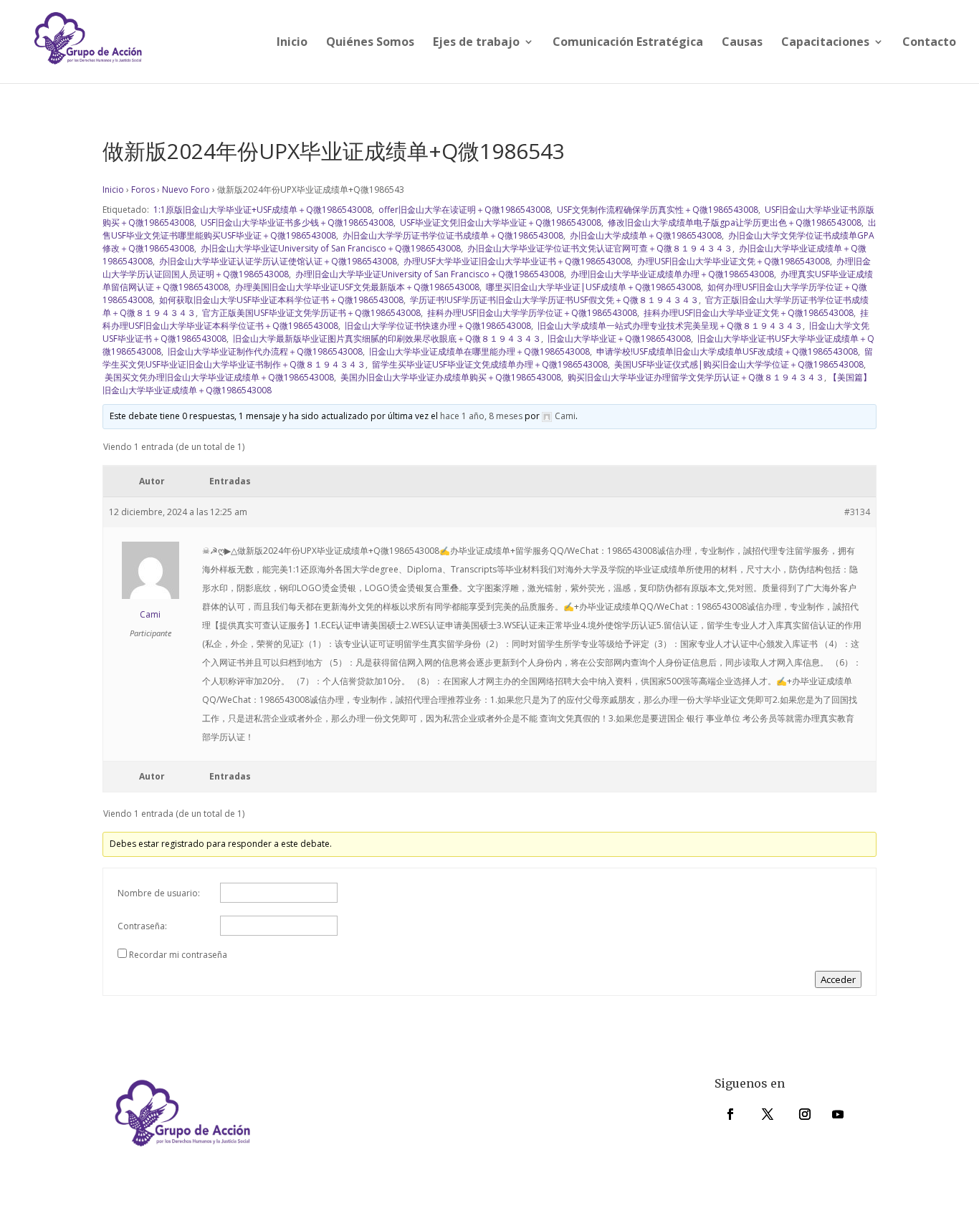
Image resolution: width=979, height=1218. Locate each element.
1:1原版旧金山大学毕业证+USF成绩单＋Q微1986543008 (261, 209)
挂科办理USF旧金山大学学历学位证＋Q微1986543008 (531, 313)
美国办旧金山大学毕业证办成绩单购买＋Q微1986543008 (449, 377)
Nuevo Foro (186, 189)
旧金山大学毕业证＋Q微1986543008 (618, 338)
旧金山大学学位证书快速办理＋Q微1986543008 (437, 326)
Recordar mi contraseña (178, 955)
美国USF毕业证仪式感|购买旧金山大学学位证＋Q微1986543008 (738, 364)
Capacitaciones (825, 43)
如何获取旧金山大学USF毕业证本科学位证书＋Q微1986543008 (280, 300)
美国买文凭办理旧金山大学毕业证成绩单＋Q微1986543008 (218, 377)
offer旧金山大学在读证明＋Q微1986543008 (463, 209)
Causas (742, 43)
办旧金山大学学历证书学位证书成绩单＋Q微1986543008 (451, 235)
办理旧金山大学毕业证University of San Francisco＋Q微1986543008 (428, 274)
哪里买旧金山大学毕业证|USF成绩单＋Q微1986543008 (592, 287)
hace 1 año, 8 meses (481, 416)
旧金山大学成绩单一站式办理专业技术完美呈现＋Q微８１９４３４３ (669, 326)
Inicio (292, 43)
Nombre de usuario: (159, 893)
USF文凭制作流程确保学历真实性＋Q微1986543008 (656, 209)
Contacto (929, 43)
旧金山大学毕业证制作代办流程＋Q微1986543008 (264, 351)
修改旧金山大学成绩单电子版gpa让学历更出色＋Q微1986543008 (733, 222)
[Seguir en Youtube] (837, 1114)
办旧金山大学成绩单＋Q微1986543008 (645, 235)
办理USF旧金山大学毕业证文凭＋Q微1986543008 (732, 261)
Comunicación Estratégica (628, 43)
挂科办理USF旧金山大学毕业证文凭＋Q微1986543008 (747, 313)
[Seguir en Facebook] (730, 1114)
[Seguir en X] (767, 1114)
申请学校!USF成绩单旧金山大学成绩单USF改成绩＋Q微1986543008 (726, 351)
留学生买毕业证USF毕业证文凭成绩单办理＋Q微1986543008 (489, 364)
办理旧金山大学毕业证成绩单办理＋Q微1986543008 (671, 274)
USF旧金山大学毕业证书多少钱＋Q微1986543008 (296, 222)
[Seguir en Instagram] (805, 1114)
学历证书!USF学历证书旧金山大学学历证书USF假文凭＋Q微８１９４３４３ (553, 300)
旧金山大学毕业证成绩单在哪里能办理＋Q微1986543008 (478, 351)
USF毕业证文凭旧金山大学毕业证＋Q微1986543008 (499, 222)
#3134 (857, 512)
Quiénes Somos (370, 43)
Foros (143, 189)
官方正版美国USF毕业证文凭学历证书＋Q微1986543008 (310, 313)
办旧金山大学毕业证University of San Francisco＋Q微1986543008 (330, 248)
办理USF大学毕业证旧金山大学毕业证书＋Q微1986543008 (516, 261)
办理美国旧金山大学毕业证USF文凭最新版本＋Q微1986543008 (356, 287)
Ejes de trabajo (476, 43)
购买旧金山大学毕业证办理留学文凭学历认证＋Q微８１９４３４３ (694, 377)
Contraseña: (142, 926)
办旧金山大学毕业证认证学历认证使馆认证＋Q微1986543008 (277, 261)
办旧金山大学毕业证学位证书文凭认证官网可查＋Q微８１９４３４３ (598, 248)
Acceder (838, 979)
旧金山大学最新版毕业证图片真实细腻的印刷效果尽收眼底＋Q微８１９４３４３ (386, 338)
